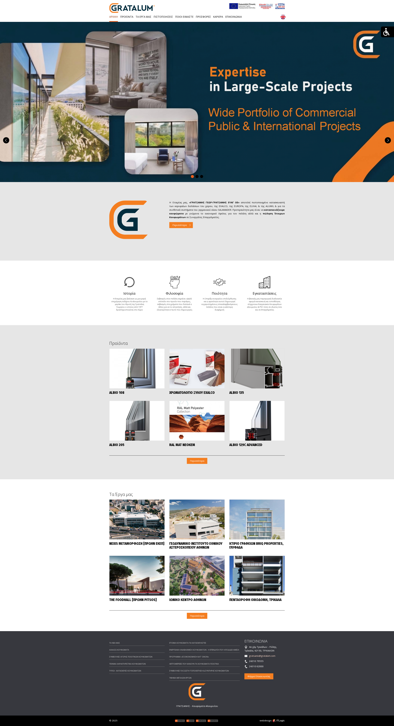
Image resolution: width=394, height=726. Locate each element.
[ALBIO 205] (137, 421)
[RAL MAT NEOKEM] (197, 421)
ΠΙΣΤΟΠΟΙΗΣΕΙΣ (163, 16)
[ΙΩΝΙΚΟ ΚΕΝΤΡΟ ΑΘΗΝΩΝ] (197, 576)
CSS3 (192, 721)
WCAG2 (202, 721)
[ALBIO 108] (137, 369)
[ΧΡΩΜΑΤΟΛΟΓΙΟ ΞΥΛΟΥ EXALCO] (197, 369)
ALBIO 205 (116, 445)
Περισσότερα (179, 225)
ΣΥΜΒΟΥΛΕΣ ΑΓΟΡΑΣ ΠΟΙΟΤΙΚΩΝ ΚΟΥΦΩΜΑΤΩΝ (130, 656)
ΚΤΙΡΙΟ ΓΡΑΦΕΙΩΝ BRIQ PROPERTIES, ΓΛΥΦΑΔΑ (256, 546)
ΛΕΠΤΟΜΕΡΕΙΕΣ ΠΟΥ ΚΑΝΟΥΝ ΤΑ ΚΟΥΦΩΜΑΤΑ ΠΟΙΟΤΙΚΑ (194, 664)
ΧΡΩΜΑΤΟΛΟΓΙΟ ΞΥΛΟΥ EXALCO (192, 393)
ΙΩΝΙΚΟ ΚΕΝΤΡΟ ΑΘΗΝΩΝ (187, 600)
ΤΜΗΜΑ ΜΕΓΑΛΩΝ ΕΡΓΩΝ (180, 678)
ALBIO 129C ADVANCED (245, 445)
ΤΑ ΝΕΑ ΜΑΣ (114, 643)
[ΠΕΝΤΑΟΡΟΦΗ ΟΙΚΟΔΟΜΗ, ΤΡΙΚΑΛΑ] (257, 576)
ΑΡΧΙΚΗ (113, 16)
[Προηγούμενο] (6, 140)
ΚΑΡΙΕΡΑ (218, 16)
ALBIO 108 (116, 393)
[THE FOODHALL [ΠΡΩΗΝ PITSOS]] (137, 576)
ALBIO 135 (236, 393)
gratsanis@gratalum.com (262, 655)
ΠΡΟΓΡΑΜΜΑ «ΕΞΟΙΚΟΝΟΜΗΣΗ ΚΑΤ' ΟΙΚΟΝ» (189, 656)
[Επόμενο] (388, 140)
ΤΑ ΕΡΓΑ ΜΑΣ (143, 16)
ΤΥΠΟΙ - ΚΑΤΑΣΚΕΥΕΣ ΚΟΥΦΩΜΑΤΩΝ (125, 670)
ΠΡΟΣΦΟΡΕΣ (203, 16)
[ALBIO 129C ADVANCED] (257, 421)
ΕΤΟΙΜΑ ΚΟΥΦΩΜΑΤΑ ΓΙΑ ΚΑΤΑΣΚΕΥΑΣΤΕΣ (187, 643)
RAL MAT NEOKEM (182, 445)
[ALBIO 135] (257, 369)
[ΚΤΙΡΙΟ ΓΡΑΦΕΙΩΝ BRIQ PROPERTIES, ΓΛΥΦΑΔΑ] (257, 519)
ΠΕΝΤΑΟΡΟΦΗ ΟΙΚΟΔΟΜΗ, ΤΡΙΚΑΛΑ (255, 600)
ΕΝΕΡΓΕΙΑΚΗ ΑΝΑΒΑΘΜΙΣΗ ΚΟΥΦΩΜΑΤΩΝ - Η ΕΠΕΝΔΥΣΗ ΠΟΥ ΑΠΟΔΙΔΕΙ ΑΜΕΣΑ (204, 650)
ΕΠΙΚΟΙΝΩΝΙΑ (233, 16)
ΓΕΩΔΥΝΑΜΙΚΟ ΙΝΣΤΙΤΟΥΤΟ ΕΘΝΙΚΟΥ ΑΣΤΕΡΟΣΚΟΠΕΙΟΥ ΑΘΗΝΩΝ (195, 546)
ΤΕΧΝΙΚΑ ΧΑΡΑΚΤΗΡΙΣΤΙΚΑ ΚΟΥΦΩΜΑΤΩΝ (127, 664)
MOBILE (214, 721)
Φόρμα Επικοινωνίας (258, 676)
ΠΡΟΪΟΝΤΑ (126, 16)
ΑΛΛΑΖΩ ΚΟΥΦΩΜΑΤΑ (119, 650)
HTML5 (181, 721)
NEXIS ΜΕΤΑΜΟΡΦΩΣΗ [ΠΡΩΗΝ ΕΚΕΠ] (136, 544)
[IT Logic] (278, 720)
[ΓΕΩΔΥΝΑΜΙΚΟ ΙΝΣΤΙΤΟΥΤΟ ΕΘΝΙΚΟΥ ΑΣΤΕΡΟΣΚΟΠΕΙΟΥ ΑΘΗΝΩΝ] (197, 519)
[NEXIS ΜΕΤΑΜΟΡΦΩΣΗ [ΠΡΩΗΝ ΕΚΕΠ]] (137, 519)
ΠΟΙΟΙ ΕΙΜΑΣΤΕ (184, 16)
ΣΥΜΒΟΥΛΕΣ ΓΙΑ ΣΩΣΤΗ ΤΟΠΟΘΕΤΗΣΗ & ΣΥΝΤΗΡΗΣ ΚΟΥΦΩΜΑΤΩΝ (199, 670)
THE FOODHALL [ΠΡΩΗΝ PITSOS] (133, 600)
